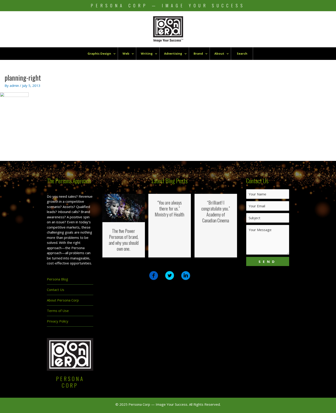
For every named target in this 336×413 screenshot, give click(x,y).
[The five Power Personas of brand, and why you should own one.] (123, 207)
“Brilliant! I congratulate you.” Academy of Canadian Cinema (215, 211)
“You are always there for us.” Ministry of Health (169, 208)
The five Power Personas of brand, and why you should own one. (124, 239)
